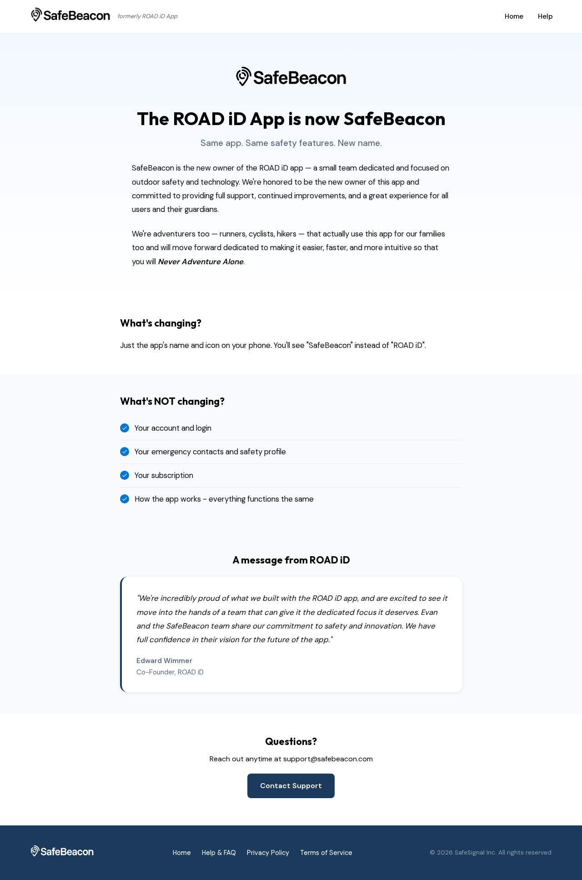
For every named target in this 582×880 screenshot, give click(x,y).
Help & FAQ (219, 853)
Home (514, 16)
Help (545, 16)
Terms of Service (326, 853)
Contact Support (291, 785)
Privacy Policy (268, 853)
